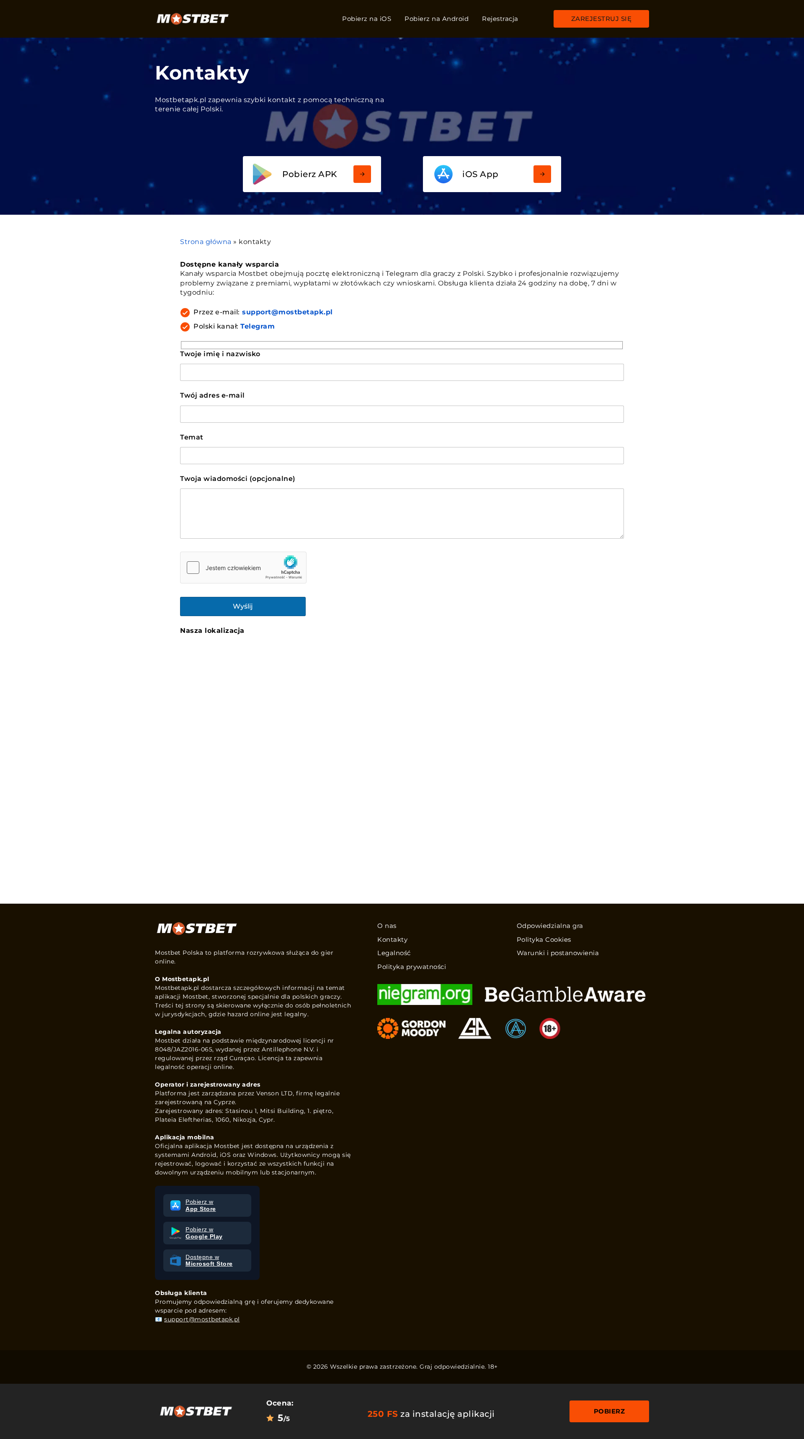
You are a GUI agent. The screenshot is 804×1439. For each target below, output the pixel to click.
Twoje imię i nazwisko (220, 354)
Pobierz (609, 1411)
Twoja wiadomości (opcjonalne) (238, 479)
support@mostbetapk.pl (287, 312)
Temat (192, 437)
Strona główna (206, 242)
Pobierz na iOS (366, 19)
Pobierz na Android (437, 19)
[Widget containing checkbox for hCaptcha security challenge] (243, 567)
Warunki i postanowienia (558, 953)
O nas (387, 926)
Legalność (394, 953)
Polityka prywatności (411, 967)
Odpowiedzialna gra (550, 926)
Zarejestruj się (601, 19)
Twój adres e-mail (212, 395)
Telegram (257, 326)
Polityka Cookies (544, 939)
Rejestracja (500, 19)
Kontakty (392, 939)
